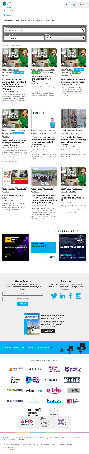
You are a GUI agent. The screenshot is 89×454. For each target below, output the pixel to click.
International (36, 72)
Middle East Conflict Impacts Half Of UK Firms (41, 78)
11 (73, 231)
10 (71, 231)
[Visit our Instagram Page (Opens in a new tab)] (78, 296)
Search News (8, 27)
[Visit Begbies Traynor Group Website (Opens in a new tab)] (44, 422)
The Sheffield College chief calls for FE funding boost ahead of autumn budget (73, 141)
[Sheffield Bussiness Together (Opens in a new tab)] (62, 422)
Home (4, 10)
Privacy (35, 444)
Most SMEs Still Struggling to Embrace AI (72, 197)
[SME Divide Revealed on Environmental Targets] (73, 57)
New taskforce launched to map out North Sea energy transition (14, 142)
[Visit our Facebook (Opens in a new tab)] (70, 296)
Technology (12, 130)
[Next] (83, 231)
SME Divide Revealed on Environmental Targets (73, 80)
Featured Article (13, 69)
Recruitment (21, 130)
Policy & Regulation (47, 72)
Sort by (47, 35)
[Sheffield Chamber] (8, 5)
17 (77, 231)
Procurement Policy (9, 447)
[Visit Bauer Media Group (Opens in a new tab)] (33, 380)
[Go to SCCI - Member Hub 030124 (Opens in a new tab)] (44, 261)
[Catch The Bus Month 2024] (15, 176)
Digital (69, 188)
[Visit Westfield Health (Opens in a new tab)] (15, 369)
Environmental (7, 72)
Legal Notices (26, 444)
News (11, 10)
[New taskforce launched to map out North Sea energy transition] (15, 118)
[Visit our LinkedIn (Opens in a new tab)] (62, 296)
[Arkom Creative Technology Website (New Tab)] (14, 449)
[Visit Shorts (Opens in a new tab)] (52, 380)
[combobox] (24, 38)
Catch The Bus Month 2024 (13, 196)
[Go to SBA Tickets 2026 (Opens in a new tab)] (15, 261)
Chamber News (18, 72)
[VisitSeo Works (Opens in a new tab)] (15, 390)
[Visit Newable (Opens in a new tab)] (54, 401)
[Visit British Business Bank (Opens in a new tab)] (73, 401)
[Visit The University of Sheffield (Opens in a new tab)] (73, 369)
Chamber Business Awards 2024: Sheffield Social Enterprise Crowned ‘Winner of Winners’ (14, 84)
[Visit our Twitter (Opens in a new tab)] (54, 296)
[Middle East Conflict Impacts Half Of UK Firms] (44, 57)
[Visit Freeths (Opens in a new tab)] (72, 380)
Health (34, 133)
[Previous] (48, 231)
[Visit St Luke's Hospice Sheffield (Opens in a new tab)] (54, 390)
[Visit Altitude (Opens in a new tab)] (35, 369)
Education (81, 130)
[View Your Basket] (73, 5)
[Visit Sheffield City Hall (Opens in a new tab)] (54, 412)
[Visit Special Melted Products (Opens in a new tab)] (73, 390)
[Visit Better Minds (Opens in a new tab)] (34, 401)
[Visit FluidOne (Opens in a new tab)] (34, 390)
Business (5, 75)
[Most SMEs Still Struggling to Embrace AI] (73, 176)
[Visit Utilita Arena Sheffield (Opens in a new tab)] (34, 412)
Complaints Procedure (65, 444)
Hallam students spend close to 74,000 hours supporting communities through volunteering (44, 199)
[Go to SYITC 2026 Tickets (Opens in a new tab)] (72, 261)
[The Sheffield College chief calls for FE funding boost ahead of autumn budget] (73, 118)
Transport (6, 191)
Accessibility (15, 444)
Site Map (6, 444)
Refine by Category (10, 35)
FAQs (53, 444)
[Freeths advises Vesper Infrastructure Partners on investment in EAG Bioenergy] (44, 118)
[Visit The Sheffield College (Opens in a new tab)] (15, 380)
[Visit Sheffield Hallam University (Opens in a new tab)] (54, 369)
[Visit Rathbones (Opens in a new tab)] (15, 401)
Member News (42, 130)
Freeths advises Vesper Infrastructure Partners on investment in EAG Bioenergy (43, 141)
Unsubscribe (45, 444)
